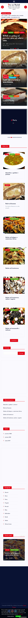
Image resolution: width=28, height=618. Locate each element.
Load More (14, 340)
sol (2, 15)
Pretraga (7, 348)
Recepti (16, 32)
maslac (21, 15)
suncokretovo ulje (16, 17)
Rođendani (12, 77)
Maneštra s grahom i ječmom (10, 404)
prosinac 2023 (8, 433)
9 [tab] (19, 137)
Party (11, 75)
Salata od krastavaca (12, 268)
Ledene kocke (8, 101)
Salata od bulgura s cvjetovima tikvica (12, 411)
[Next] (24, 535)
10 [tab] (21, 137)
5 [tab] (17, 48)
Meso (5, 32)
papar (6, 15)
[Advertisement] (14, 377)
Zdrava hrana (14, 249)
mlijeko (8, 17)
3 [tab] (13, 48)
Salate (7, 249)
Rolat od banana (10, 64)
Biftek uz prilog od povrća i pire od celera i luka (13, 38)
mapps (4, 103)
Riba (6, 510)
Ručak (22, 32)
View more (21, 614)
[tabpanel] (14, 34)
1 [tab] (10, 48)
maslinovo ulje (15, 15)
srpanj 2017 (7, 440)
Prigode (11, 32)
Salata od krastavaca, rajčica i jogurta (12, 417)
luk (10, 15)
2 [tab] (12, 48)
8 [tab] (18, 137)
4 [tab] (14, 48)
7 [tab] (17, 137)
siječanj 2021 (8, 437)
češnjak (4, 17)
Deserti (6, 61)
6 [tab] (18, 48)
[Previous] (21, 535)
